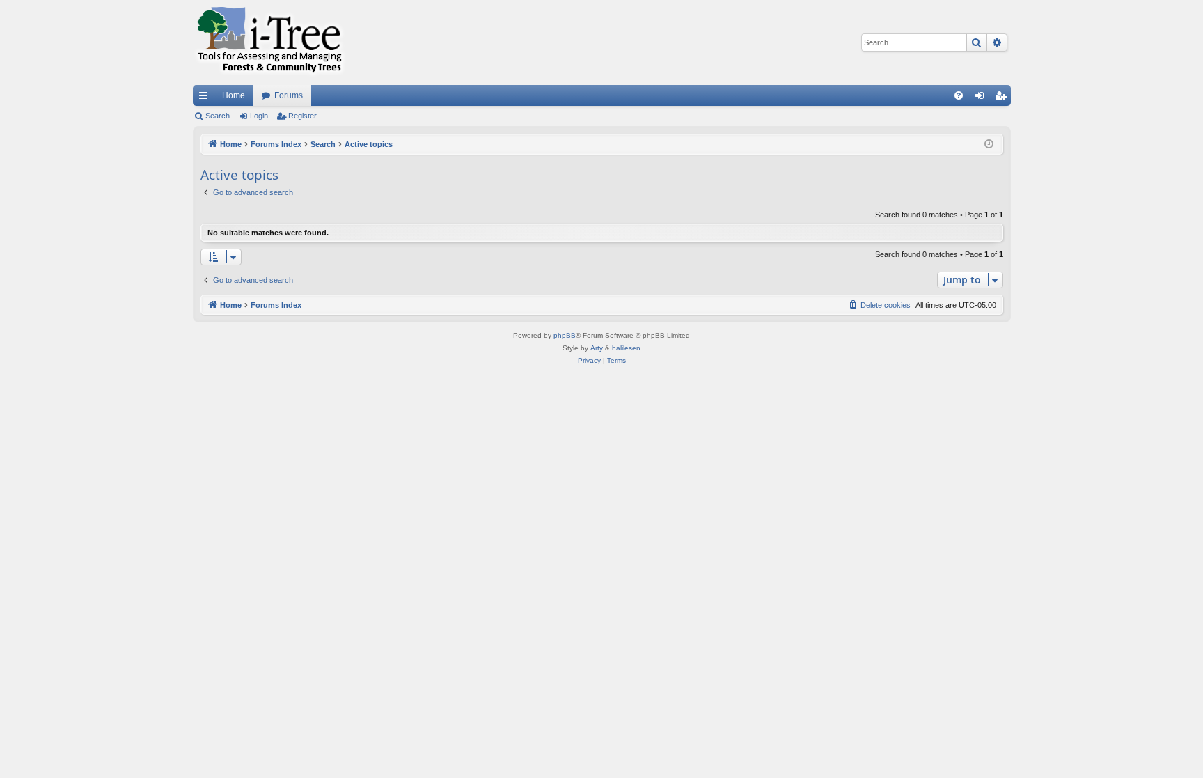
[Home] (269, 42)
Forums (288, 95)
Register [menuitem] (1003, 98)
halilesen (626, 348)
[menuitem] (958, 95)
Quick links (206, 98)
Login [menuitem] (982, 98)
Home (233, 95)
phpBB (564, 335)
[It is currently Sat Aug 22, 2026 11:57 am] (988, 145)
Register (302, 115)
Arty (596, 348)
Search (217, 115)
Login (259, 115)
